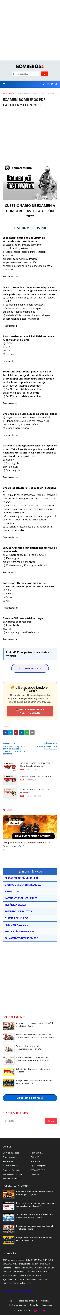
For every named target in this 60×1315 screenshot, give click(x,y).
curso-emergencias (16, 1260)
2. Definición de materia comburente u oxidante (33, 1070)
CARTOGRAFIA (32, 1279)
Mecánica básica (10, 1165)
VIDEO (5, 1271)
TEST (11, 93)
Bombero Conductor (12, 1170)
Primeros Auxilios (10, 1157)
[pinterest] (52, 84)
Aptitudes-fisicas (35, 1271)
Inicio (5, 93)
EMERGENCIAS (25, 1275)
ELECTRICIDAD (27, 1268)
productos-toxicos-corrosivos (31, 1264)
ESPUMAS (43, 1279)
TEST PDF (35, 1174)
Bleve (22, 1279)
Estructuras (36, 1161)
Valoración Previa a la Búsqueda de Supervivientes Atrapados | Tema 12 (32, 1059)
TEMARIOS (51, 1268)
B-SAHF (15, 1283)
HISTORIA (7, 1283)
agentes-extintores (10, 1279)
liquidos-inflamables (17, 1271)
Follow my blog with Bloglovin (19, 1290)
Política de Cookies (17, 1305)
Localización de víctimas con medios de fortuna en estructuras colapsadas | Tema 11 (36, 1036)
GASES (47, 1264)
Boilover (23, 1283)
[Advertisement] (30, 30)
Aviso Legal (46, 1300)
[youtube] (55, 84)
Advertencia (47, 1305)
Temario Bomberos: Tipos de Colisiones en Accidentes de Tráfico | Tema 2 (35, 1216)
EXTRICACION (48, 1260)
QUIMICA (29, 1260)
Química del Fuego (11, 1152)
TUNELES (14, 1275)
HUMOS (46, 1271)
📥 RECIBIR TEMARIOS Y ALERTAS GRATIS (30, 711)
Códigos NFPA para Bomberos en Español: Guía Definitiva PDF (34, 1082)
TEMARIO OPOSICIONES (13, 1174)
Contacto (34, 1305)
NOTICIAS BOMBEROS (12, 1178)
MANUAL (38, 1260)
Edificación (35, 1157)
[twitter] (44, 84)
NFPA (15, 1264)
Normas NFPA (37, 1152)
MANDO (6, 1275)
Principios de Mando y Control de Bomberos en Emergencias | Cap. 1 (26, 844)
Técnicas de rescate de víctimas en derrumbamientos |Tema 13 (31, 1047)
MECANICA (7, 1264)
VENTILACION (40, 1268)
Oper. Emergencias (39, 1165)
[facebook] (40, 84)
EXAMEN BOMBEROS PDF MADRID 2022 (36, 776)
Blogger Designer (39, 1310)
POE (29, 1283)
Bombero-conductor (11, 1268)
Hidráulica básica (10, 1161)
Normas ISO (37, 1275)
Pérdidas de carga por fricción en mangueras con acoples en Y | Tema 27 (36, 1204)
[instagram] (48, 84)
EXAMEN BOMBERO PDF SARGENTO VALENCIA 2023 (35, 791)
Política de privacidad (27, 1300)
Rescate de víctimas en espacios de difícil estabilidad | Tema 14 (34, 1024)
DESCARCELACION (38, 1170)
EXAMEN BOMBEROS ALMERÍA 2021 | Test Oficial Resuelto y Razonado (38, 764)
